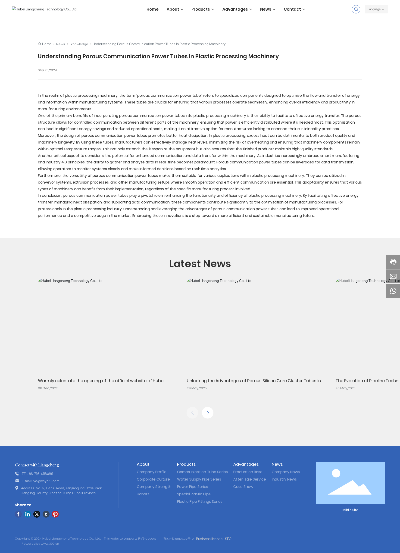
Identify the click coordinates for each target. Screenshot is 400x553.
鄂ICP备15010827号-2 (178, 539)
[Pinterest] (55, 514)
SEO (228, 539)
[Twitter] (36, 514)
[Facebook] (18, 514)
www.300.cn (50, 543)
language (375, 9)
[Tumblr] (46, 514)
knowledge (79, 44)
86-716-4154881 (41, 474)
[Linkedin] (27, 514)
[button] (207, 413)
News (60, 44)
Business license (209, 539)
